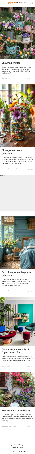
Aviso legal (17, 444)
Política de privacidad (17, 446)
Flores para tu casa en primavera (12, 152)
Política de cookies (17, 448)
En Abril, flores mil (11, 62)
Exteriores (12, 426)
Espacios (5, 426)
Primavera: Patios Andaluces (16, 410)
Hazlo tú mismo (16, 169)
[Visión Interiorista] (17, 3)
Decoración (6, 78)
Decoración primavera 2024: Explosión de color (16, 351)
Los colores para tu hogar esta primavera (16, 274)
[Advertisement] (17, 193)
